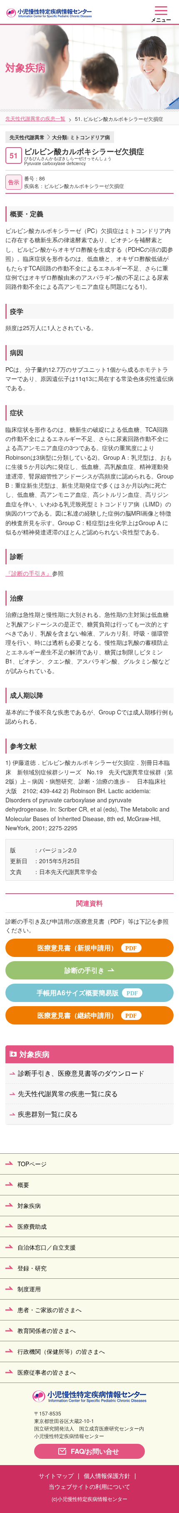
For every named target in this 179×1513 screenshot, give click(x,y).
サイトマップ (56, 1475)
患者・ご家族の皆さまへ (49, 1309)
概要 (23, 1184)
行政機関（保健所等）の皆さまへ (61, 1351)
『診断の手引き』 (28, 573)
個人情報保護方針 (107, 1475)
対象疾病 (35, 1054)
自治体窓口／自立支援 (46, 1247)
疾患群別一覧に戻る (48, 1114)
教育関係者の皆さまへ (46, 1330)
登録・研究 (32, 1268)
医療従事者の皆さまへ (46, 1372)
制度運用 (29, 1289)
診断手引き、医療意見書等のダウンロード (81, 1073)
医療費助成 (32, 1226)
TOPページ (32, 1164)
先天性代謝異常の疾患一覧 (35, 118)
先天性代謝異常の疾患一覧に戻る (68, 1093)
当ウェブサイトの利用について (89, 1486)
